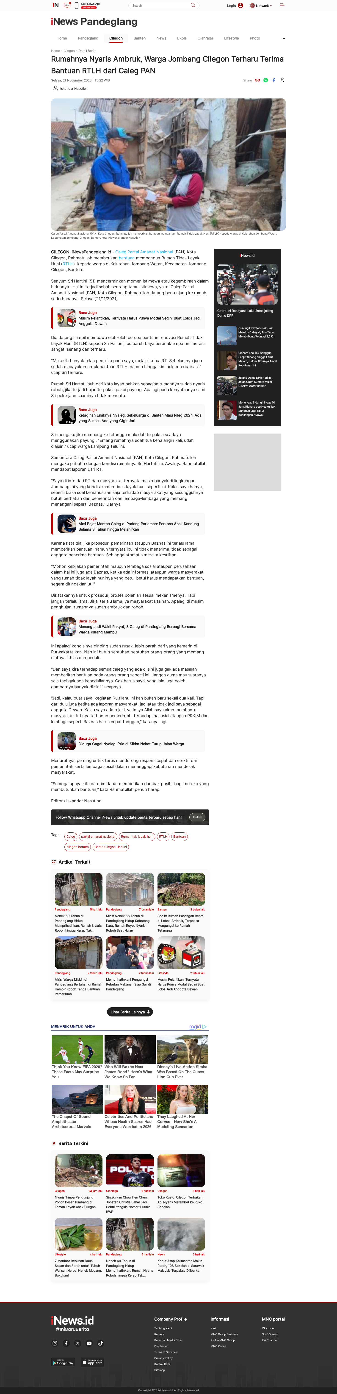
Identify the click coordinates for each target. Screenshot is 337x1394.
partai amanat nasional (98, 836)
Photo (255, 38)
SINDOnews (270, 1334)
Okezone (268, 1328)
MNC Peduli (218, 1346)
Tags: (55, 834)
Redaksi (159, 1334)
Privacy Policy (163, 1358)
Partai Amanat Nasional (150, 251)
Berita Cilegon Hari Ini (111, 847)
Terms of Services (165, 1352)
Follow (197, 817)
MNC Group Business (224, 1334)
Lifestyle (231, 38)
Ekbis (182, 38)
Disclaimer (161, 1346)
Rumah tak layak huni (137, 836)
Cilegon (116, 38)
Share (247, 80)
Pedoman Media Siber (168, 1340)
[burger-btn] (282, 6)
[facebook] (274, 80)
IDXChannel (269, 1340)
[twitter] (282, 80)
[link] (257, 80)
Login (231, 6)
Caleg (120, 251)
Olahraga (205, 38)
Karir (214, 1328)
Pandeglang (88, 38)
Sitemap (159, 1370)
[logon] (55, 5)
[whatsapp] (265, 80)
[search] (193, 6)
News (161, 38)
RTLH (68, 263)
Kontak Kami (162, 1364)
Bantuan (179, 836)
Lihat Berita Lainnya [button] (128, 1012)
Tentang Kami (163, 1328)
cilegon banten (77, 847)
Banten (140, 38)
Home (62, 38)
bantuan (127, 257)
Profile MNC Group (223, 1340)
